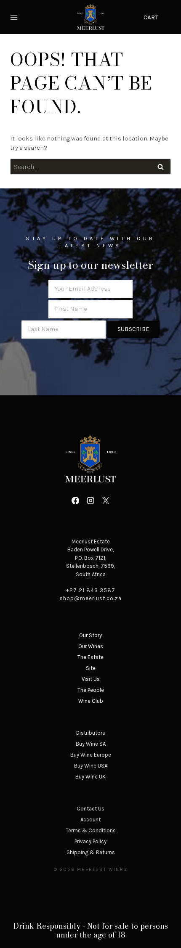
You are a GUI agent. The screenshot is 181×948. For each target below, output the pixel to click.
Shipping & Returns (91, 852)
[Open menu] (14, 17)
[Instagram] (90, 500)
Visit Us (91, 679)
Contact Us (90, 808)
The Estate (90, 657)
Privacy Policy (90, 841)
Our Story (90, 635)
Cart (151, 17)
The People (90, 690)
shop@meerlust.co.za (91, 598)
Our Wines (90, 646)
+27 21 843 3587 (90, 590)
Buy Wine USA (90, 766)
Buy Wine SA (91, 744)
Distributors (90, 733)
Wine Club (90, 701)
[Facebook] (75, 500)
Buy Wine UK (90, 776)
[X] (105, 500)
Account (90, 819)
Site (91, 668)
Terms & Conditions (91, 830)
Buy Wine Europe (90, 755)
